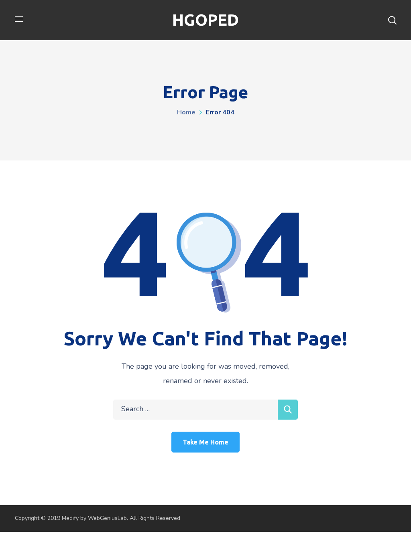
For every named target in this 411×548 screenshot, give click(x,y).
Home (186, 112)
